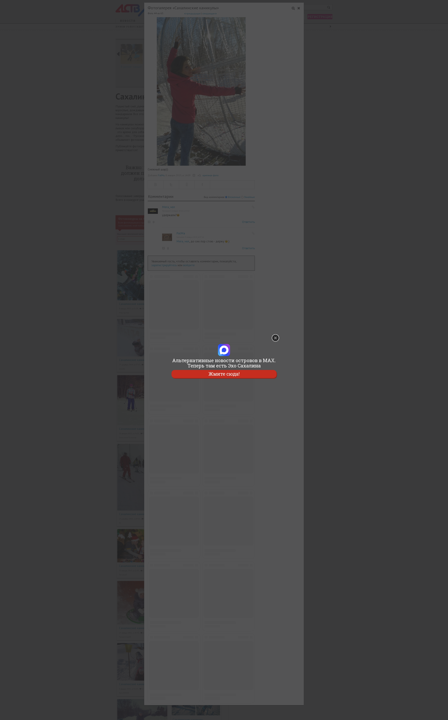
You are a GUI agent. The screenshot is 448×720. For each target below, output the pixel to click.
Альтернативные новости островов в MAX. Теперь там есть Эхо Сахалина (224, 363)
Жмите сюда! (224, 374)
